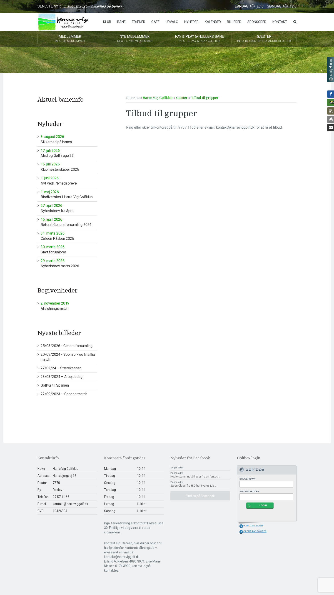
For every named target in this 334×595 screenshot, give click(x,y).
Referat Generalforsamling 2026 (66, 222)
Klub (107, 22)
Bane (121, 22)
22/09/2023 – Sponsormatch (64, 394)
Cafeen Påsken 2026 (57, 236)
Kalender (213, 22)
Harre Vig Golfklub (157, 98)
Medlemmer (70, 38)
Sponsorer (256, 22)
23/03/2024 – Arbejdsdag (61, 377)
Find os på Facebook (200, 496)
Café (155, 22)
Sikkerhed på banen (56, 139)
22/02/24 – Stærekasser (61, 368)
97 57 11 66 (61, 497)
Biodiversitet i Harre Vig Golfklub (67, 194)
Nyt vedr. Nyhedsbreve (59, 180)
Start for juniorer (53, 249)
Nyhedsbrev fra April (57, 208)
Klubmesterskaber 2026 (60, 167)
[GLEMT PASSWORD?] (241, 532)
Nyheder (191, 22)
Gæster (264, 38)
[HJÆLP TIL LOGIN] (241, 526)
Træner (138, 22)
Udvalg (172, 22)
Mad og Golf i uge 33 (57, 153)
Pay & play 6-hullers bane (199, 38)
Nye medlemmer (134, 38)
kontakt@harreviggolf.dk (70, 504)
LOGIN (263, 505)
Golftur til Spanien (55, 385)
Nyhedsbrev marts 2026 (60, 263)
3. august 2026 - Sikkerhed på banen (92, 6)
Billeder (234, 22)
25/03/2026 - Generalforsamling (66, 346)
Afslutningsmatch (55, 306)
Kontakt (279, 22)
